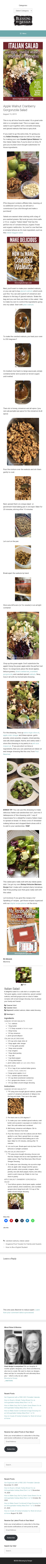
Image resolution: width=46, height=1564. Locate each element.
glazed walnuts (26, 291)
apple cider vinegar (10, 735)
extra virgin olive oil (31, 733)
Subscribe (11, 1449)
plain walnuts (28, 305)
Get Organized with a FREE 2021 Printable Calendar (22, 1397)
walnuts (32, 674)
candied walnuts (12, 1241)
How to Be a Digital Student (17, 1247)
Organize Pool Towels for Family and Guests (23, 1244)
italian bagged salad (15, 233)
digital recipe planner (18, 903)
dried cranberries (22, 671)
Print (24, 984)
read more (9, 1381)
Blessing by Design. (11, 1378)
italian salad (24, 1241)
